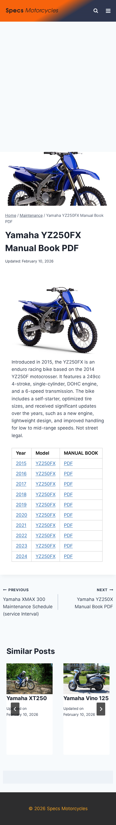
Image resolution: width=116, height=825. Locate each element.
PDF (68, 463)
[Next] (101, 709)
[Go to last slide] (15, 709)
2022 (21, 535)
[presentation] (29, 678)
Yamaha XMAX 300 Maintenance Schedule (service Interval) (28, 602)
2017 (21, 484)
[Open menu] (108, 10)
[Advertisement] (58, 82)
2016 (21, 473)
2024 (21, 556)
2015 (21, 463)
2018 (21, 494)
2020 (21, 515)
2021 (21, 525)
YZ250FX (46, 463)
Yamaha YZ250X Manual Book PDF (94, 598)
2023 (21, 545)
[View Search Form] (96, 11)
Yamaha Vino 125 (86, 698)
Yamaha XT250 (26, 698)
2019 (21, 504)
